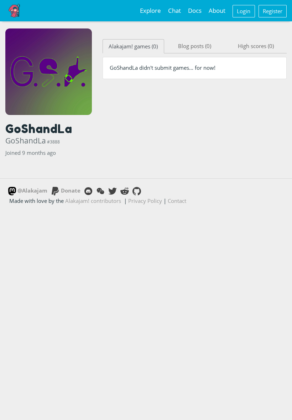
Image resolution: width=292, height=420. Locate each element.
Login (243, 11)
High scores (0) (256, 45)
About (217, 10)
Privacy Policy (145, 200)
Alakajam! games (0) (133, 46)
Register (272, 11)
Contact (177, 200)
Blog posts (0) (194, 45)
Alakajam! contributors (93, 200)
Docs (195, 10)
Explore (150, 10)
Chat (174, 10)
